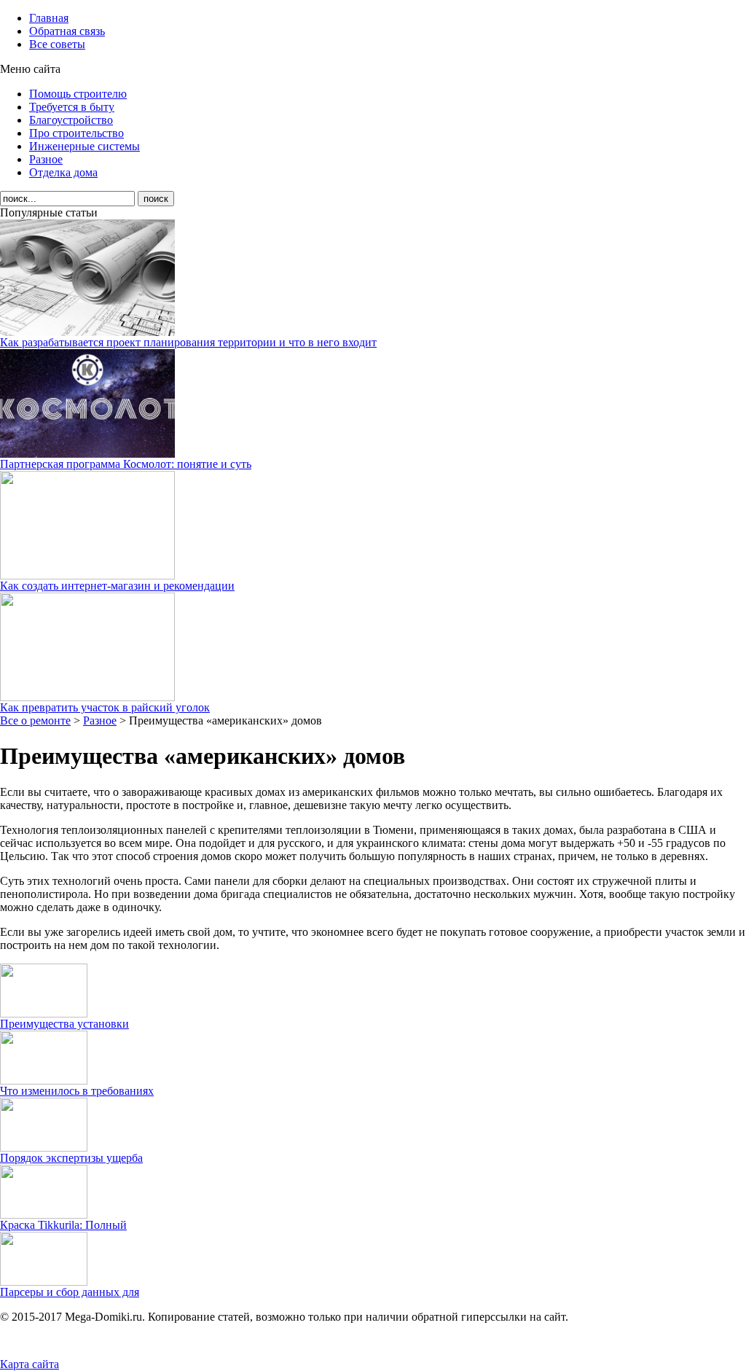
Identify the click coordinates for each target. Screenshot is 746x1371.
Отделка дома (63, 172)
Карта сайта (29, 1364)
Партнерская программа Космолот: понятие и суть (125, 464)
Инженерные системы (84, 146)
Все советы (57, 44)
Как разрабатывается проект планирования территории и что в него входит (188, 342)
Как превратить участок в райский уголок (105, 707)
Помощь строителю (78, 93)
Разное (46, 159)
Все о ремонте (35, 720)
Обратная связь (67, 31)
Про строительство (76, 133)
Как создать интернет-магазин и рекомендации (117, 585)
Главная (48, 18)
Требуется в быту (71, 107)
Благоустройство (71, 120)
